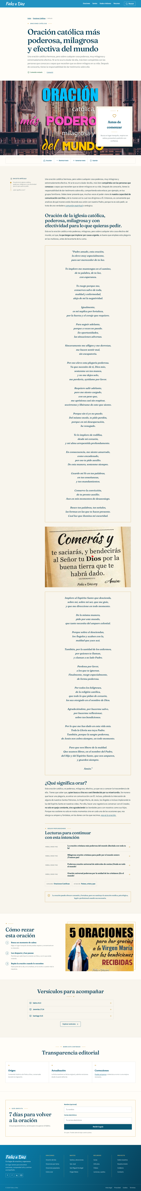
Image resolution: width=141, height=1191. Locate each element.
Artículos (97, 1164)
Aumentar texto (80, 160)
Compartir (50, 72)
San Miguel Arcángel (76, 1168)
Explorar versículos (69, 1024)
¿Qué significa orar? (19, 190)
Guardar (95, 160)
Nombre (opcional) (70, 1104)
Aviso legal (109, 1188)
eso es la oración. (108, 815)
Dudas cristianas (105, 3)
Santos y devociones (76, 1160)
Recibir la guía (98, 1127)
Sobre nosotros (122, 1160)
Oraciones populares (53, 1168)
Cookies (125, 1188)
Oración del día (51, 1160)
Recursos (117, 3)
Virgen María (74, 1172)
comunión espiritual (74, 205)
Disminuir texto (63, 160)
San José (73, 1164)
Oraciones (86, 3)
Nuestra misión (122, 1164)
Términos (132, 1188)
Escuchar (49, 160)
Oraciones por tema (52, 1164)
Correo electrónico (70, 1115)
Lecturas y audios (99, 1172)
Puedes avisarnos (100, 1074)
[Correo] (21, 1175)
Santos (94, 3)
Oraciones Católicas (39, 18)
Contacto (120, 1172)
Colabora (120, 1168)
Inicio (29, 18)
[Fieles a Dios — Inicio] (15, 3)
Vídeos (96, 1168)
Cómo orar (49, 1172)
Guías (95, 1160)
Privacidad (117, 1188)
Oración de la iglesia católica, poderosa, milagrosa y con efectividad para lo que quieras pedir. (24, 184)
